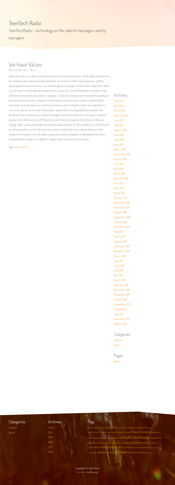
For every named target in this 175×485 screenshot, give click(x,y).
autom (124, 427)
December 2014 (122, 246)
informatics (98, 442)
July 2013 (118, 314)
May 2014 (118, 270)
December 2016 (122, 202)
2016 (50, 452)
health (120, 437)
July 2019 (118, 135)
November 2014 (122, 251)
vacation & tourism (137, 452)
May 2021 (118, 125)
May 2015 (118, 231)
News (35, 70)
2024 (50, 427)
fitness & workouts (142, 432)
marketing (126, 442)
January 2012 (120, 323)
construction (93, 432)
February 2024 (121, 115)
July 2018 (118, 164)
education (103, 432)
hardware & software (107, 437)
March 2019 (119, 149)
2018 (50, 442)
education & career (115, 432)
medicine (136, 442)
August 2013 (120, 309)
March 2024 (120, 110)
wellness (149, 453)
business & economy (137, 427)
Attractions (111, 427)
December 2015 (122, 227)
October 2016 (120, 212)
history (153, 437)
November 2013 (122, 294)
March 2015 (119, 236)
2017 (50, 447)
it (121, 442)
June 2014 (119, 265)
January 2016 (120, 222)
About (117, 361)
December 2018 (122, 154)
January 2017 (120, 197)
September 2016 (122, 217)
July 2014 (118, 261)
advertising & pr (94, 427)
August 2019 (120, 130)
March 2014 (119, 280)
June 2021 (119, 120)
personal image (138, 448)
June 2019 (119, 139)
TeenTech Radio (25, 23)
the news (109, 452)
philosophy (146, 447)
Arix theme (82, 472)
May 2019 (118, 144)
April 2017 (118, 188)
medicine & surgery (149, 442)
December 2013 (122, 290)
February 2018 (121, 178)
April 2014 (118, 275)
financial (127, 432)
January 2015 (120, 241)
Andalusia (103, 428)
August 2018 (120, 159)
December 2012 (122, 319)
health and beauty (136, 437)
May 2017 (118, 183)
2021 (50, 432)
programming (155, 448)
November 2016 (122, 207)
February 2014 (121, 285)
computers (151, 428)
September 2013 (122, 304)
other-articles (21, 147)
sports (101, 452)
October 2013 (120, 299)
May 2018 (118, 168)
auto (119, 427)
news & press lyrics (111, 447)
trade (117, 452)
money (90, 447)
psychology (92, 452)
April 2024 (119, 105)
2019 (50, 437)
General (118, 340)
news (97, 447)
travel (123, 452)
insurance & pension (111, 442)
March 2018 (119, 173)
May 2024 (119, 101)
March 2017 (119, 193)
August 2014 (120, 256)
